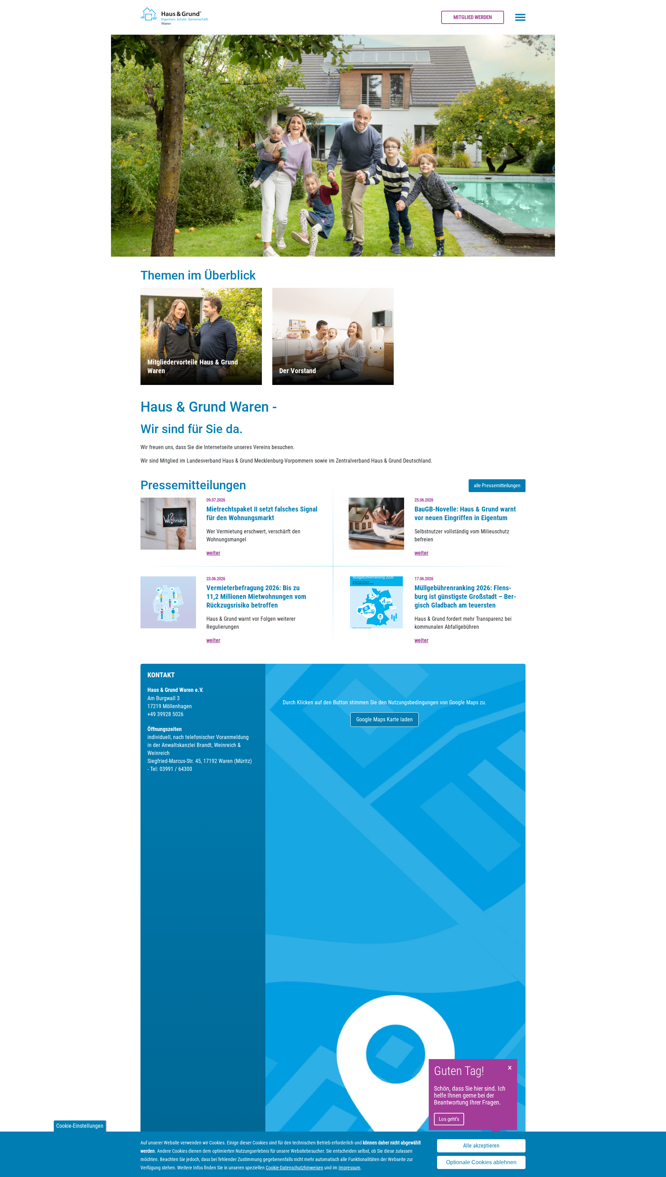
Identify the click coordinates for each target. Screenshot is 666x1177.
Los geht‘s (449, 1119)
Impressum (349, 1167)
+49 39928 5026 (165, 714)
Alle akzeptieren (481, 1146)
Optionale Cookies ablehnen (481, 1163)
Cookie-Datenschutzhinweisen (294, 1167)
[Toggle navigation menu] (520, 17)
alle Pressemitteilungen (497, 485)
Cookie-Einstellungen (79, 1126)
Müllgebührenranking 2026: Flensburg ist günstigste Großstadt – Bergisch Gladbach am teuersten (465, 596)
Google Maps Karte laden (384, 719)
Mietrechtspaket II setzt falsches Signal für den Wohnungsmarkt (261, 513)
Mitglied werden (472, 17)
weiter (213, 553)
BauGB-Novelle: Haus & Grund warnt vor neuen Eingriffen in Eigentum (465, 513)
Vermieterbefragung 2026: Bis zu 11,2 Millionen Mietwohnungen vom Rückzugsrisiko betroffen (256, 596)
